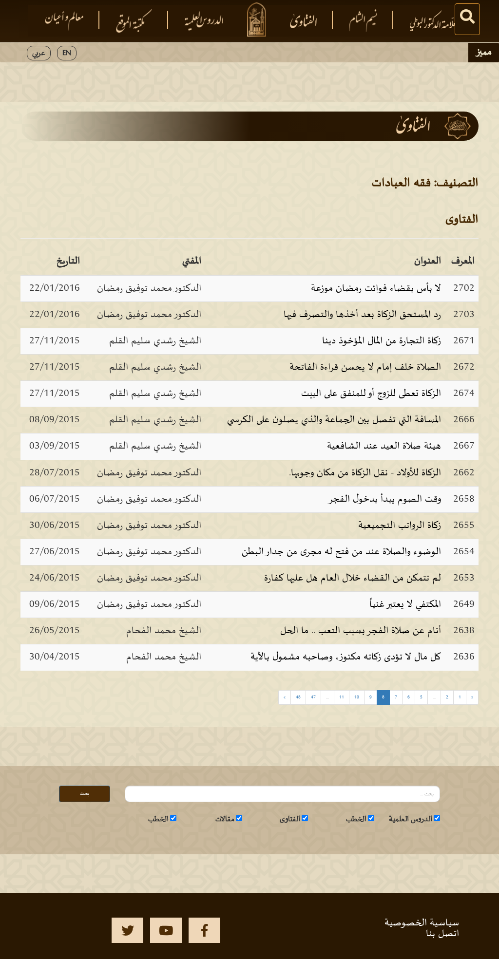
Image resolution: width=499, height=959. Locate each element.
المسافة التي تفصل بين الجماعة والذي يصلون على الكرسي (334, 420)
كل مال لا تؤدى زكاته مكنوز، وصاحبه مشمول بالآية (345, 657)
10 (356, 697)
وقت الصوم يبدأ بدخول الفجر (384, 499)
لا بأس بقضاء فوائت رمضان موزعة (376, 288)
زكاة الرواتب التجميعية (399, 525)
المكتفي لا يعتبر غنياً (405, 604)
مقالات (224, 819)
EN (66, 53)
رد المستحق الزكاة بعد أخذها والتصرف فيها (362, 314)
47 (313, 697)
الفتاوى (290, 819)
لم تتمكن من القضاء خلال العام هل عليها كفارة (352, 578)
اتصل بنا (442, 933)
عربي (38, 53)
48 (298, 697)
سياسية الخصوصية (421, 923)
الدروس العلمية (410, 819)
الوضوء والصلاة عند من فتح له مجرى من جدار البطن (341, 552)
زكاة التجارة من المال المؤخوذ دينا (381, 341)
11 (341, 697)
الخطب (356, 819)
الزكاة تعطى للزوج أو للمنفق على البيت (371, 393)
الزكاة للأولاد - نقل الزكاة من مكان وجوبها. (365, 473)
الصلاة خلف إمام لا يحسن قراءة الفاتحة (365, 367)
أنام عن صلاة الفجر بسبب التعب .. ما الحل (360, 630)
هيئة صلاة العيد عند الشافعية (384, 446)
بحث (84, 793)
